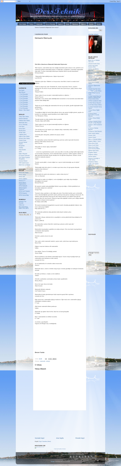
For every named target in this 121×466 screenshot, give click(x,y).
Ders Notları (22, 24)
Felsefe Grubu (22, 140)
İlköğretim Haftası (93, 154)
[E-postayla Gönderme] (45, 358)
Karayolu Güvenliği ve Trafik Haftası (94, 159)
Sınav (67, 24)
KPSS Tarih (22, 176)
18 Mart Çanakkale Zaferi (94, 100)
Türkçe (31, 24)
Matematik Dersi (23, 122)
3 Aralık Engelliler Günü (94, 89)
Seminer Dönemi (23, 161)
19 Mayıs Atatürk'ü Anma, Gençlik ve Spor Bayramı (95, 122)
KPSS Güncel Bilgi (24, 195)
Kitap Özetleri (22, 149)
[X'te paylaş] (52, 359)
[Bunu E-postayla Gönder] (49, 359)
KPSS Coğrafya (23, 178)
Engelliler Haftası (92, 152)
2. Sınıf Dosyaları (23, 96)
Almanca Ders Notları (24, 138)
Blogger (53, 461)
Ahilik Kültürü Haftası (93, 133)
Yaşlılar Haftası (92, 171)
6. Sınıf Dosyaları (23, 104)
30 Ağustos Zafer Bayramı (95, 131)
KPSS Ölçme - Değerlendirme (22, 183)
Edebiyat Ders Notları (24, 120)
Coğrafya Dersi (22, 134)
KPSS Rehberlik (23, 186)
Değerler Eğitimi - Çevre (94, 141)
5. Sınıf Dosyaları (23, 102)
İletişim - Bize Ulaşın (24, 110)
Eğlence (83, 24)
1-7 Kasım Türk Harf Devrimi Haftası (93, 79)
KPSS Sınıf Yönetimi (24, 191)
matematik (42, 361)
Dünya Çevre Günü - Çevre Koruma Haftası (94, 148)
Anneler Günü (91, 135)
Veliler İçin (21, 205)
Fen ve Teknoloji (50, 24)
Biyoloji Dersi (22, 130)
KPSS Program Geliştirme (23, 188)
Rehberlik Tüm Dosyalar (22, 202)
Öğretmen (75, 24)
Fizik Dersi (21, 126)
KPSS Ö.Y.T (22, 180)
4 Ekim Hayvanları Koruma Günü (93, 66)
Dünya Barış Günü (93, 143)
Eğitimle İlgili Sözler (93, 150)
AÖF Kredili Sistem (24, 163)
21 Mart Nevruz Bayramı (94, 103)
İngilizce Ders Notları (24, 136)
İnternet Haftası (92, 156)
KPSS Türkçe (22, 174)
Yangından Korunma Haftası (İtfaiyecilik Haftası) (93, 168)
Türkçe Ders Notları (24, 116)
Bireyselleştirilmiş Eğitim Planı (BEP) (24, 207)
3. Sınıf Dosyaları (23, 98)
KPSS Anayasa (23, 193)
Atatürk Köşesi (92, 137)
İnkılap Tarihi (22, 132)
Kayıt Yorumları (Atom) (45, 441)
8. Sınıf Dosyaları (23, 108)
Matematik (39, 24)
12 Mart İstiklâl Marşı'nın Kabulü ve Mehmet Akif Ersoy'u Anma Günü (94, 98)
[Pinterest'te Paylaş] (56, 359)
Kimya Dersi (22, 128)
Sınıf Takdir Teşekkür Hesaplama (24, 158)
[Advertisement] (48, 52)
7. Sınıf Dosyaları (23, 106)
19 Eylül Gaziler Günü (94, 63)
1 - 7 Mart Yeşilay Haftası (95, 91)
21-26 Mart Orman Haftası (95, 104)
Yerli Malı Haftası (92, 173)
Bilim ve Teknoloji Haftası (95, 139)
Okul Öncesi (22, 92)
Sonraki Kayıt (39, 438)
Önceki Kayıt (79, 438)
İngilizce (60, 24)
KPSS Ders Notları (24, 172)
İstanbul (21, 147)
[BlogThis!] (50, 359)
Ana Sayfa (60, 438)
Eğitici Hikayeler (23, 153)
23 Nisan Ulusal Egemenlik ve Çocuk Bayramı (93, 115)
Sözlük (99, 24)
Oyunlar (91, 24)
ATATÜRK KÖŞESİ (93, 34)
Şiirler (20, 151)
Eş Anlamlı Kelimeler (24, 155)
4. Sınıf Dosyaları (23, 100)
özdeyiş (48, 361)
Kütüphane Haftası (93, 161)
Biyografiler (22, 145)
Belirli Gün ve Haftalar (24, 165)
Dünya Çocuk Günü (93, 145)
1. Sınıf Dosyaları (23, 94)
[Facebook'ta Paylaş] (54, 359)
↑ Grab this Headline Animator (60, 448)
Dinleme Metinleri (23, 118)
